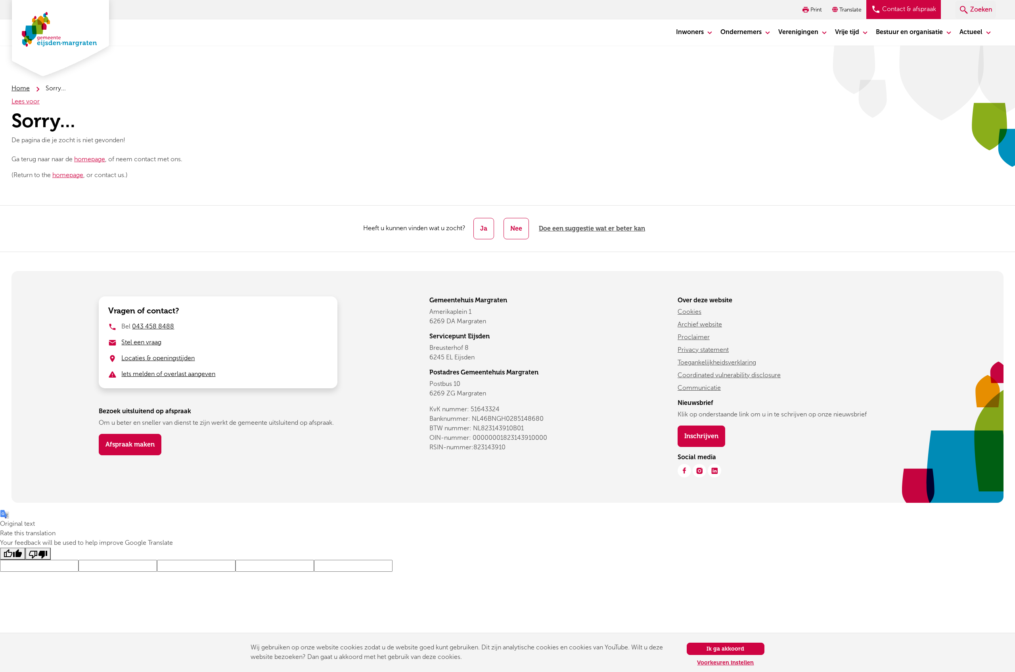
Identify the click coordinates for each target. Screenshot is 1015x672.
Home (20, 88)
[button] (847, 9)
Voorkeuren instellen (725, 662)
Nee (516, 228)
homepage (89, 159)
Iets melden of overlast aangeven (168, 374)
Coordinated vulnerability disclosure (729, 375)
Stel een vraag (141, 342)
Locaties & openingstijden (158, 358)
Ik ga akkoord (725, 648)
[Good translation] (12, 554)
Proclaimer (694, 337)
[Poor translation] (38, 554)
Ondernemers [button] (741, 32)
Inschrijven (704, 436)
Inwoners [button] (690, 32)
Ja (483, 228)
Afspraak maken (130, 444)
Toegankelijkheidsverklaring (717, 362)
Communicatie (699, 387)
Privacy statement (703, 349)
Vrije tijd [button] (848, 32)
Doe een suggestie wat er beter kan (592, 228)
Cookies (689, 311)
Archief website (700, 324)
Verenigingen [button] (799, 32)
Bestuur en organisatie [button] (910, 32)
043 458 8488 (153, 326)
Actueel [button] (971, 32)
